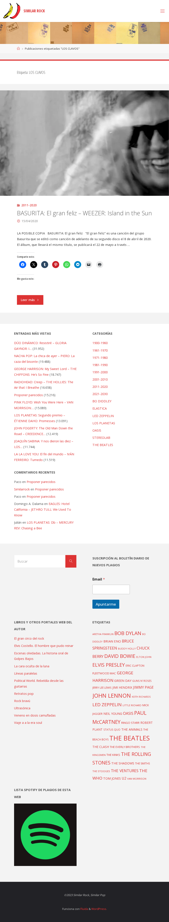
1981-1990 (100, 365)
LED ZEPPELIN (103, 416)
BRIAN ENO (112, 641)
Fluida (84, 909)
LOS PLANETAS (103, 423)
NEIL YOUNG (112, 713)
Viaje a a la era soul (28, 723)
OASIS (96, 430)
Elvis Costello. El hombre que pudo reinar (43, 646)
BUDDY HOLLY (127, 648)
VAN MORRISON (136, 778)
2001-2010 (100, 379)
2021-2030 (100, 394)
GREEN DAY (122, 681)
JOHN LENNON (111, 695)
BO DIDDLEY (101, 401)
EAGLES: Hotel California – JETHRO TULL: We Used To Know (42, 509)
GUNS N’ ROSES (142, 680)
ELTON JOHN (143, 657)
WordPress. (99, 909)
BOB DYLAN (127, 633)
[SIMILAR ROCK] (11, 11)
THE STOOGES (101, 771)
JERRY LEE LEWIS (102, 687)
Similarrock (22, 489)
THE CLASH (100, 747)
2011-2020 (29, 205)
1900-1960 (100, 343)
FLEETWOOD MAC (104, 673)
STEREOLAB (101, 438)
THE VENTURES (124, 770)
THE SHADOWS (122, 763)
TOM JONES (112, 778)
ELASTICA (99, 408)
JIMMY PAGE (143, 687)
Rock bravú (22, 701)
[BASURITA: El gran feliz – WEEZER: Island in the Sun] (84, 169)
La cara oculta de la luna (31, 666)
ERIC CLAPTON (135, 666)
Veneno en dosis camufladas (35, 715)
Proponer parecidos (41, 482)
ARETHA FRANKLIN (103, 634)
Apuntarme (106, 604)
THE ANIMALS (131, 729)
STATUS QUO (111, 729)
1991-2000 (100, 372)
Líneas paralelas (25, 673)
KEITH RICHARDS (141, 696)
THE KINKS (113, 755)
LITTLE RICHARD (132, 705)
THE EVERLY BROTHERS (125, 747)
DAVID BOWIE (119, 656)
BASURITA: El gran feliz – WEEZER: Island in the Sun (84, 213)
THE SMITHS (142, 763)
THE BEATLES (102, 445)
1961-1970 (100, 350)
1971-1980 (100, 358)
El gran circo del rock (29, 638)
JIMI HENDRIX (122, 687)
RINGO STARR (130, 723)
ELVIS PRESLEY (108, 664)
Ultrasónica (22, 708)
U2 (124, 778)
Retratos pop (24, 694)
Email (98, 579)
